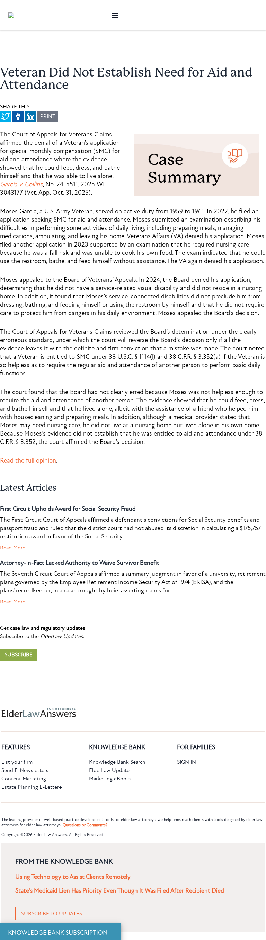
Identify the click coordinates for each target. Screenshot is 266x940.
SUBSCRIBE (19, 654)
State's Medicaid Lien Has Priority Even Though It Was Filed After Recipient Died (119, 890)
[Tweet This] (5, 116)
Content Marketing (23, 778)
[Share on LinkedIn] (30, 116)
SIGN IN (186, 762)
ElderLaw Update (109, 770)
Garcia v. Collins (21, 184)
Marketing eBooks (110, 778)
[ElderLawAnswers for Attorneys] (110, 712)
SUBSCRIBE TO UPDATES (51, 913)
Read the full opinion (28, 460)
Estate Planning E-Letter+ (31, 787)
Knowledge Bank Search (117, 762)
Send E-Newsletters (24, 770)
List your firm (17, 762)
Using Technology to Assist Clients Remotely (73, 876)
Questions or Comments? (85, 825)
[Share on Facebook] (18, 116)
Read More (12, 547)
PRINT (47, 116)
